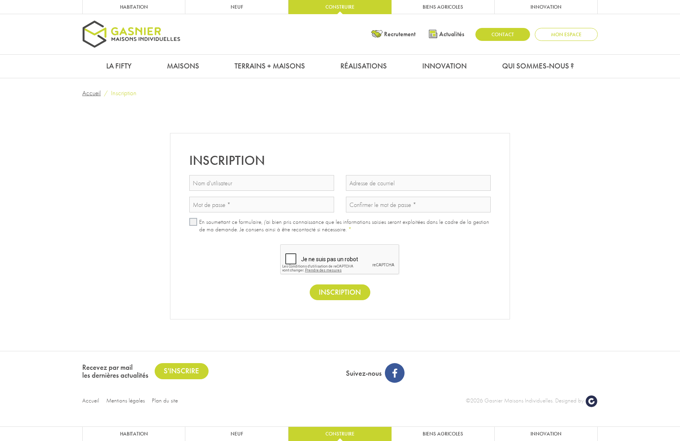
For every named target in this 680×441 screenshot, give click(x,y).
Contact (503, 34)
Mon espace (566, 34)
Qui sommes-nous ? (538, 66)
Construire (340, 7)
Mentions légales (125, 400)
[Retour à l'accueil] (131, 34)
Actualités (451, 34)
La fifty (118, 66)
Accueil (91, 93)
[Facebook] (395, 373)
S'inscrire (181, 371)
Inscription (340, 292)
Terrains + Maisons (270, 66)
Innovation (546, 7)
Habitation (134, 7)
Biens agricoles (443, 7)
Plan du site (165, 400)
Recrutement (400, 34)
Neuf (237, 7)
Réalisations (363, 66)
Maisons (183, 66)
